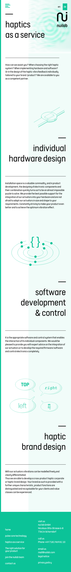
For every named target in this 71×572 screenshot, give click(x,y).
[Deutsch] (65, 6)
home (8, 529)
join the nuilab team (14, 557)
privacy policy (45, 562)
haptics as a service (14, 542)
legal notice (43, 556)
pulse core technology (16, 535)
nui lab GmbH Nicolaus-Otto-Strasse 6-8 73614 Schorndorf (50, 528)
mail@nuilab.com (46, 552)
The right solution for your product (15, 549)
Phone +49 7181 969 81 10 (51, 542)
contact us (10, 563)
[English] (59, 6)
